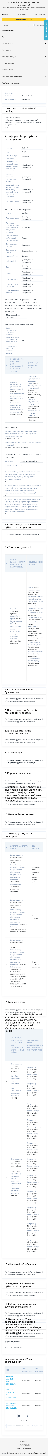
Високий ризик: (8, 70)
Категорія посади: (9, 57)
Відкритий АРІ (21, 14)
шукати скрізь (41, 25)
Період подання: (8, 63)
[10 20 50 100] (23, 1416)
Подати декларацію (24, 19)
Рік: (3, 37)
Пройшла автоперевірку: (11, 83)
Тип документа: (7, 44)
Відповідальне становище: (12, 76)
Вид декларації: (8, 30)
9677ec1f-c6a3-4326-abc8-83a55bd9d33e (11, 1405)
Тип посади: (6, 50)
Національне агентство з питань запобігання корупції (26, 1453)
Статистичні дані (39, 14)
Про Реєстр (6, 14)
